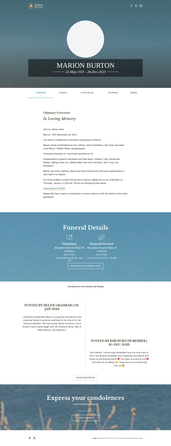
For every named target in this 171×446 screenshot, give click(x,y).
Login (94, 438)
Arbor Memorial (103, 438)
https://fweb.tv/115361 (54, 188)
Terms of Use (113, 438)
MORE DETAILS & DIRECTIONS (85, 266)
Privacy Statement (125, 438)
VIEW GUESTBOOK (85, 377)
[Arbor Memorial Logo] (35, 5)
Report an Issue (138, 438)
